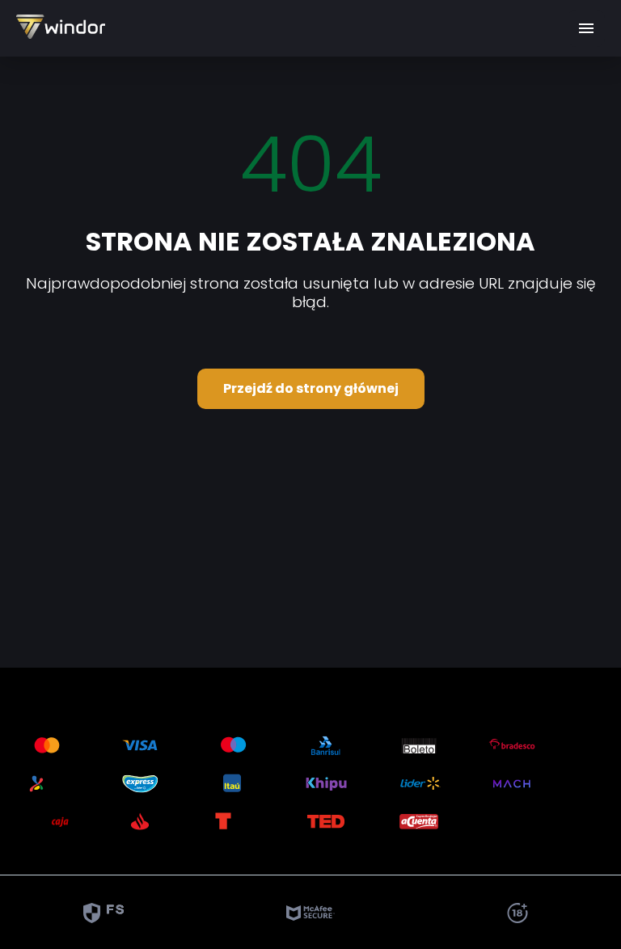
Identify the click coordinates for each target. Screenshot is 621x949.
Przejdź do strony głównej (311, 388)
